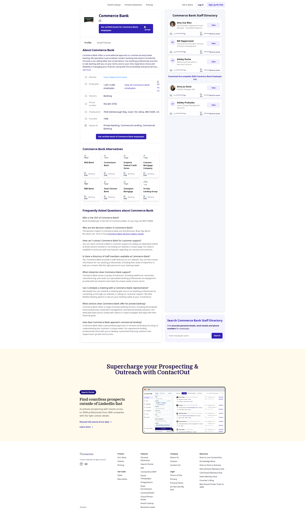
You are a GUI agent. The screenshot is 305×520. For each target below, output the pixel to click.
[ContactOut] (91, 5)
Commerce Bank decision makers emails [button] (125, 234)
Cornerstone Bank (110, 164)
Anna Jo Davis (184, 86)
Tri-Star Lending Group (150, 190)
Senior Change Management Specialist (188, 106)
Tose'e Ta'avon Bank (110, 190)
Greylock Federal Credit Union (130, 165)
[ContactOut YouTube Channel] (86, 484)
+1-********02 (180, 34)
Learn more (85, 427)
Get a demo (187, 4)
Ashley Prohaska (186, 102)
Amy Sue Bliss (184, 22)
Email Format (104, 42)
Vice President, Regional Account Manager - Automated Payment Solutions (190, 26)
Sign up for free (216, 4)
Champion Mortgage (128, 190)
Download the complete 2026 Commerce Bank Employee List (195, 78)
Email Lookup (114, 4)
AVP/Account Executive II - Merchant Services (187, 63)
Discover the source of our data (94, 422)
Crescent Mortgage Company (148, 165)
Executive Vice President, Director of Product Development (190, 45)
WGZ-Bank (89, 162)
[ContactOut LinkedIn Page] (81, 484)
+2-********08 (180, 52)
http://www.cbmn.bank (115, 77)
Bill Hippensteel (185, 41)
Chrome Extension (133, 4)
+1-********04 (180, 95)
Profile (87, 42)
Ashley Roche (184, 59)
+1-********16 (180, 113)
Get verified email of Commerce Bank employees (121, 136)
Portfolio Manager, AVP (186, 89)
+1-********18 (180, 70)
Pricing (149, 4)
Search (217, 335)
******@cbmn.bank (212, 34)
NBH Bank (89, 188)
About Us (174, 457)
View (214, 25)
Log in (201, 4)
